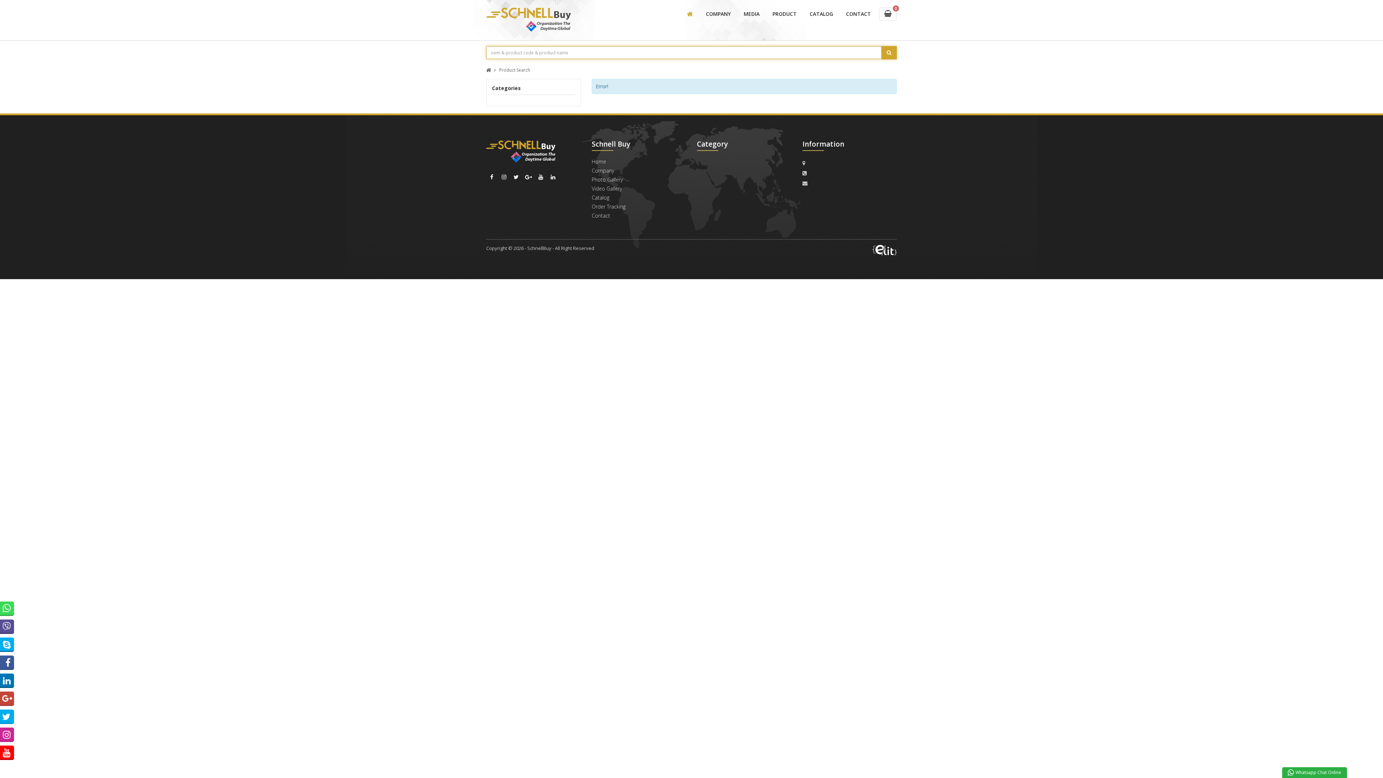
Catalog (600, 197)
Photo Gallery (607, 179)
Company (603, 170)
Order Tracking (609, 206)
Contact (601, 215)
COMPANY (718, 13)
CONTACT (858, 13)
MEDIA (752, 13)
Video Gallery (607, 188)
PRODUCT (785, 13)
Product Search (514, 70)
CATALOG (821, 13)
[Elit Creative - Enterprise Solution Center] (884, 250)
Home (599, 161)
